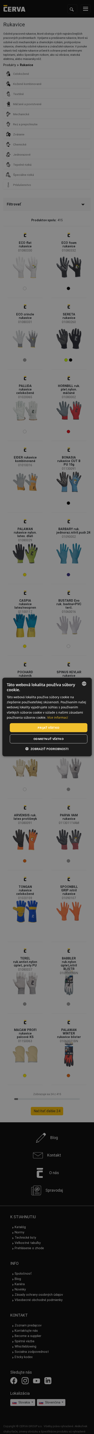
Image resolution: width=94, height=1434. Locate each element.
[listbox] (84, 683)
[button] (47, 749)
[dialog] (47, 717)
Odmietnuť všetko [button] (48, 739)
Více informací (57, 717)
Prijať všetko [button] (48, 727)
